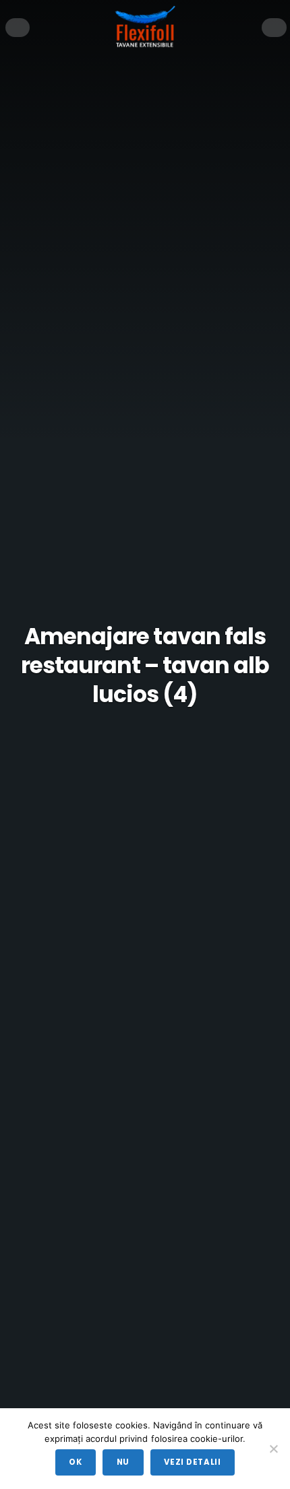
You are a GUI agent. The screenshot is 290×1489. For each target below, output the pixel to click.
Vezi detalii (192, 1462)
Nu (123, 1462)
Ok (75, 1462)
